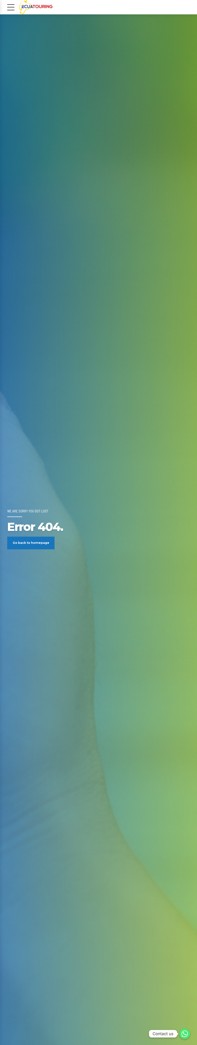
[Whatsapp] (184, 1033)
